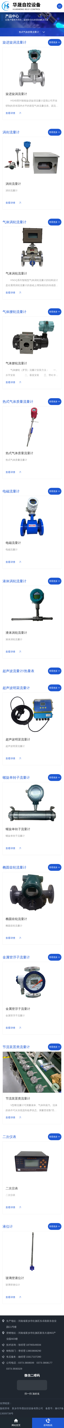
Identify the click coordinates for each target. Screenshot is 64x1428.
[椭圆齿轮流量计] (32, 892)
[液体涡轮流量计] (32, 606)
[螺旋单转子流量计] (32, 802)
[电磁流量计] (32, 516)
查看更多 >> (54, 42)
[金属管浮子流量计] (32, 982)
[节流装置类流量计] (32, 1072)
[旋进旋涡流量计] (32, 67)
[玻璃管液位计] (32, 1251)
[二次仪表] (32, 1162)
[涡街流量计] (33, 157)
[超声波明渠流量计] (32, 713)
